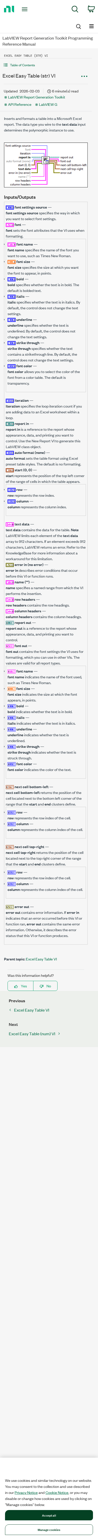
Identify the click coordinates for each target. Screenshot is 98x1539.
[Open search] (78, 25)
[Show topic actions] (84, 76)
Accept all (49, 1515)
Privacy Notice (26, 1492)
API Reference (19, 104)
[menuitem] (75, 10)
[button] (46, 64)
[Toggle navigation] (25, 9)
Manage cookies (49, 1529)
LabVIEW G (48, 104)
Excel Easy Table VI (41, 958)
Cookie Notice (56, 1492)
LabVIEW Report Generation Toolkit (36, 96)
